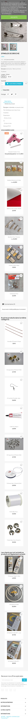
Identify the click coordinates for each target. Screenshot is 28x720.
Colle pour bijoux (14, 426)
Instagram (15, 690)
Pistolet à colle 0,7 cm (14, 152)
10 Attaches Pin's (14, 293)
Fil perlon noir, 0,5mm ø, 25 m (14, 483)
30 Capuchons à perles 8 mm (14, 455)
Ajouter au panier (14, 84)
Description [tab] (7, 101)
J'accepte (14, 17)
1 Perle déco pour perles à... (14, 540)
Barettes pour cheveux (14, 237)
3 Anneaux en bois (14, 604)
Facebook (2, 690)
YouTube (6, 690)
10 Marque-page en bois (14, 576)
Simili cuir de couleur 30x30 (14, 208)
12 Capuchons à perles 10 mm (14, 370)
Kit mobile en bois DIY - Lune (14, 633)
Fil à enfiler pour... (14, 511)
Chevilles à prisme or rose (14, 341)
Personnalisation (6, 13)
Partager (7, 94)
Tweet (11, 94)
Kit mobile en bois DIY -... (14, 661)
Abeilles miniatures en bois (14, 180)
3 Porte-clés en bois (14, 265)
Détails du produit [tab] (10, 104)
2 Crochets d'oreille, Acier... (14, 398)
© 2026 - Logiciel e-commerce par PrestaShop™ (10, 717)
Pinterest (15, 94)
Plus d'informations (19, 12)
